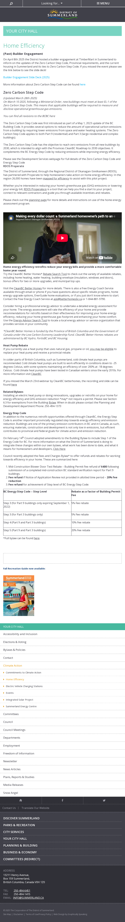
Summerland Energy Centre (21, 706)
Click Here (59, 449)
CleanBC (36, 374)
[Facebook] (62, 800)
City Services (13, 832)
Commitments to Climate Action (23, 672)
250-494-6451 (22, 890)
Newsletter (10, 761)
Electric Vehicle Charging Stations (24, 686)
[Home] (21, 800)
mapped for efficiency (56, 178)
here (52, 116)
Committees (11, 714)
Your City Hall (15, 838)
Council (8, 722)
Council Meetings (14, 730)
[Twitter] (104, 800)
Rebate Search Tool (55, 274)
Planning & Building (20, 845)
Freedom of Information (18, 753)
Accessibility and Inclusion (20, 634)
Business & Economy (20, 852)
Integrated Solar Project (19, 699)
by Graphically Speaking (76, 914)
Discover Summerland (21, 818)
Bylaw (52, 402)
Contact (8, 658)
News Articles (12, 769)
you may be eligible (101, 349)
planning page (38, 200)
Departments (11, 737)
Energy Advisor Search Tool (30, 320)
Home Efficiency (15, 679)
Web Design (59, 914)
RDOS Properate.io (35, 189)
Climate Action (12, 665)
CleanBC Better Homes (28, 288)
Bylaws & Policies (14, 650)
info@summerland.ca (28, 898)
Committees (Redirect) (21, 859)
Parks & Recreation (19, 825)
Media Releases (13, 785)
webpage (55, 159)
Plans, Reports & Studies (18, 777)
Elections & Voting (14, 642)
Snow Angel (10, 793)
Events (10, 692)
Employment (11, 745)
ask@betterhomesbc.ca (68, 299)
